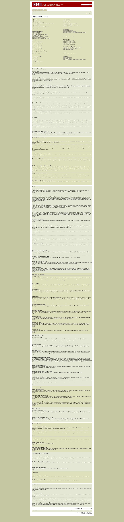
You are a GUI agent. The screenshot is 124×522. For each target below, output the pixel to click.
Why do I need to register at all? (37, 21)
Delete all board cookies (79, 510)
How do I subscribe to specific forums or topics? (70, 48)
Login (91, 13)
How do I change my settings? (37, 32)
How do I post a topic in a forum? (37, 41)
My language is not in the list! (36, 35)
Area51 (89, 494)
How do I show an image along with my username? (40, 36)
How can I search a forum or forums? (68, 40)
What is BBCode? (35, 57)
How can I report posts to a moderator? (38, 50)
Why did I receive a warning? (36, 49)
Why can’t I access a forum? (36, 47)
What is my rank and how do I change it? (38, 37)
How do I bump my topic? (36, 53)
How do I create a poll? (36, 44)
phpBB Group (61, 488)
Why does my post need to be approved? (38, 52)
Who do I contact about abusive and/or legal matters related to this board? (74, 59)
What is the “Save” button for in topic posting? (39, 51)
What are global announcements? (37, 61)
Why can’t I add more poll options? (37, 45)
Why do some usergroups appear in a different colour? (71, 25)
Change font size (91, 11)
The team (72, 510)
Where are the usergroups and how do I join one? (70, 23)
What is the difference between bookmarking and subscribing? (72, 47)
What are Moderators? (66, 21)
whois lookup (45, 501)
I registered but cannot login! (36, 25)
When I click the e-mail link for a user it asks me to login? (41, 38)
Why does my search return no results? (69, 41)
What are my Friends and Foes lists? (68, 35)
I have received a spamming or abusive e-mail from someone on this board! (74, 32)
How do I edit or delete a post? (37, 42)
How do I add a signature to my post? (38, 43)
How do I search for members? (67, 43)
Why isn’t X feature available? (67, 58)
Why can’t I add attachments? (37, 48)
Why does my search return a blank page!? (69, 42)
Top (34, 74)
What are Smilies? (35, 59)
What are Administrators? (66, 20)
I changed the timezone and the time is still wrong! (40, 34)
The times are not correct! (36, 33)
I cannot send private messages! (68, 30)
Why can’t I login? (35, 20)
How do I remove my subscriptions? (68, 49)
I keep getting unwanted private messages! (69, 31)
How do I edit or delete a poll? (37, 46)
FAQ (88, 13)
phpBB (81, 512)
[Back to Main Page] (37, 4)
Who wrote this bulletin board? (67, 57)
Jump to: (75, 508)
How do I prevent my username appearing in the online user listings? (43, 23)
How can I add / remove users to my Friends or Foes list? (72, 36)
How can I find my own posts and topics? (69, 44)
